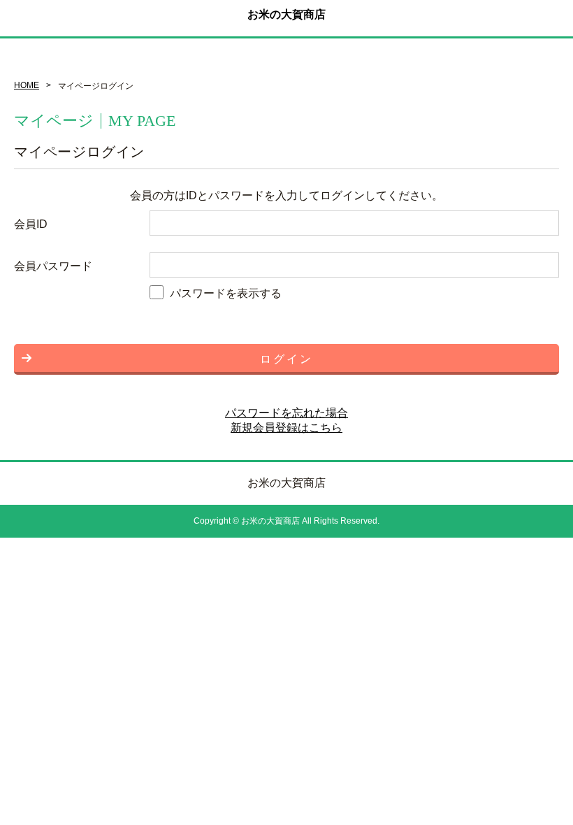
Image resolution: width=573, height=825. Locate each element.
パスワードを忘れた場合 (286, 413)
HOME (26, 85)
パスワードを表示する (226, 293)
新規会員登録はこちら (286, 427)
